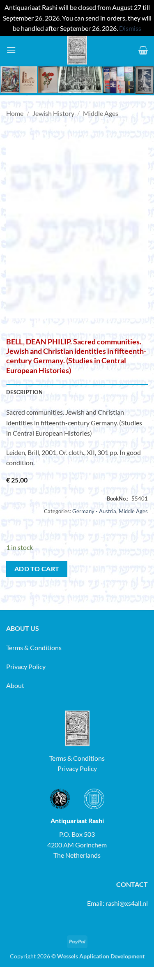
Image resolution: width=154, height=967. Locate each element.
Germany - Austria (94, 511)
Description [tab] (24, 392)
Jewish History (53, 113)
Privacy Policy (26, 666)
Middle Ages (100, 113)
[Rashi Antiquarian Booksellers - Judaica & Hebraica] (77, 50)
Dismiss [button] (130, 28)
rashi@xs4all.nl (127, 903)
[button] (11, 50)
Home (14, 113)
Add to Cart (37, 568)
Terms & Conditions (34, 647)
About (15, 685)
